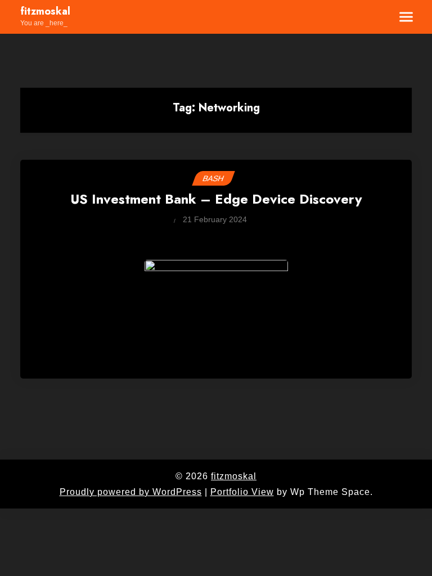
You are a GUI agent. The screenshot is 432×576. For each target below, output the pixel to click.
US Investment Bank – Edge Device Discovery (216, 200)
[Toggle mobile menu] (399, 17)
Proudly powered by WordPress (131, 492)
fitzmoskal (45, 12)
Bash (213, 178)
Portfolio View (242, 492)
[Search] (371, 17)
